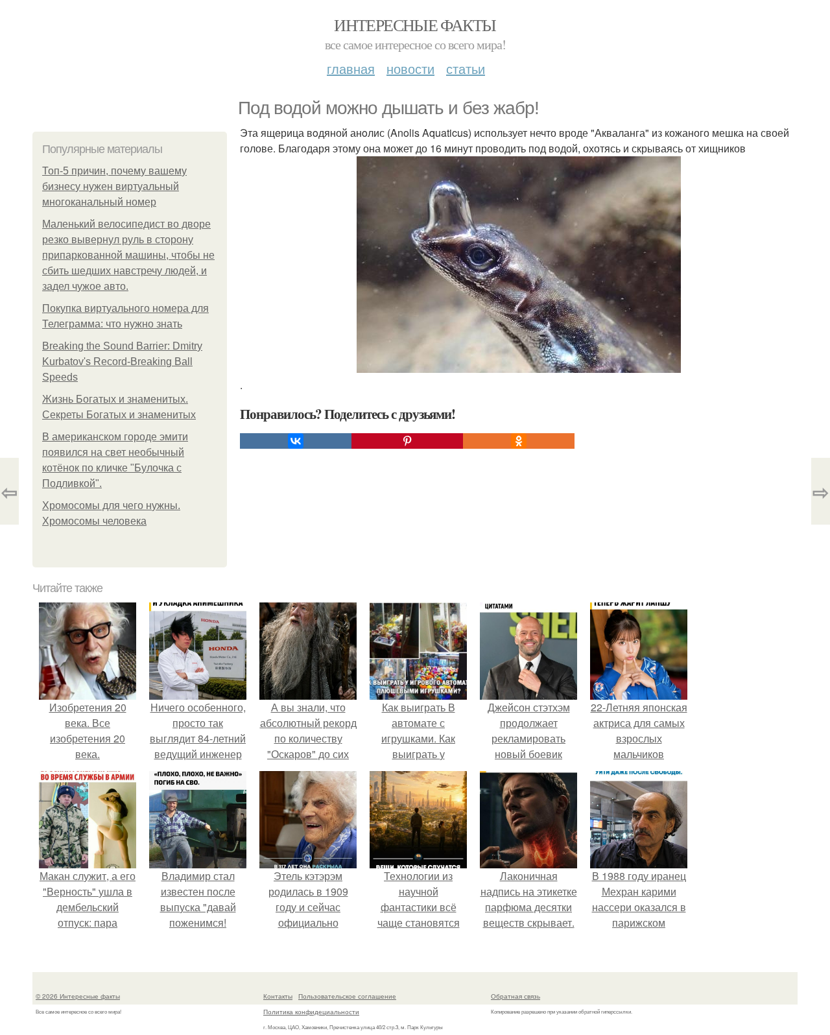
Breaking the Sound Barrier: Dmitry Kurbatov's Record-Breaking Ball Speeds (122, 361)
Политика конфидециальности (311, 1011)
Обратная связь (515, 996)
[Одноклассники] (519, 441)
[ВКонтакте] (295, 441)
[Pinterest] (407, 441)
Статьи (465, 68)
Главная (351, 68)
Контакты (277, 996)
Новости (410, 68)
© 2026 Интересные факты (78, 996)
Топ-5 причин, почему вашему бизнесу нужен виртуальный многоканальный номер (114, 186)
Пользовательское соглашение (347, 996)
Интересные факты (414, 25)
